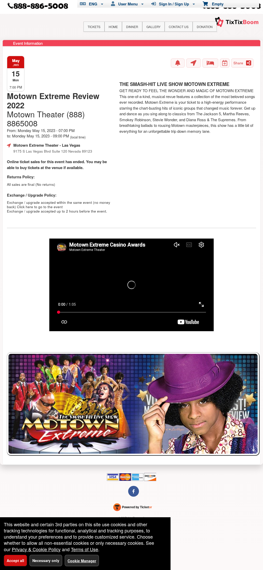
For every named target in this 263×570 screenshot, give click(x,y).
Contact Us (179, 26)
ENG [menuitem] (92, 4)
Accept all (15, 560)
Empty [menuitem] (215, 4)
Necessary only (45, 560)
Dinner (132, 26)
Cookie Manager (82, 560)
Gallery (153, 26)
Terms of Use (84, 549)
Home (113, 26)
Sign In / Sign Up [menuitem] (173, 4)
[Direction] (193, 63)
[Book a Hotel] (210, 63)
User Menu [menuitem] (127, 4)
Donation (205, 26)
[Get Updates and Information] (177, 63)
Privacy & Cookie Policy (36, 549)
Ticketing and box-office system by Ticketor (132, 508)
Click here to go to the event (40, 206)
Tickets (94, 26)
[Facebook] (133, 491)
